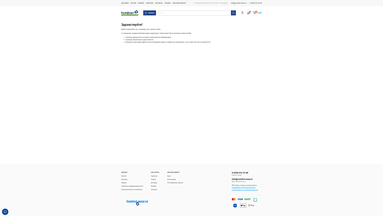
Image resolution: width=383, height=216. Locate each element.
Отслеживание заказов (175, 183)
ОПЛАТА (133, 3)
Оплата (153, 179)
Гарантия (154, 176)
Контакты (124, 179)
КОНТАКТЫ (159, 3)
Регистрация (171, 179)
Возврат (153, 186)
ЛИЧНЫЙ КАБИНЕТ (179, 3)
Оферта (123, 183)
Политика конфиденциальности (132, 186)
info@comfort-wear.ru (239, 3)
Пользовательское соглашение (131, 189)
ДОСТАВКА (125, 3)
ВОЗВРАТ (141, 3)
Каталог (151, 13)
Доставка (154, 183)
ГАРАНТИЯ (149, 3)
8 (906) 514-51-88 (256, 3)
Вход (168, 176)
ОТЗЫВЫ (167, 3)
